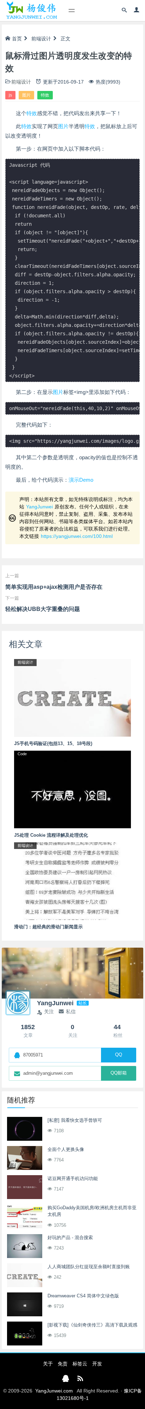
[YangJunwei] (31, 10)
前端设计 (41, 38)
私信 (71, 1011)
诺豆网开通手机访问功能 (73, 1178)
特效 (45, 95)
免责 (63, 1364)
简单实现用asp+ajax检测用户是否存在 (53, 587)
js (10, 95)
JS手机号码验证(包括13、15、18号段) (53, 743)
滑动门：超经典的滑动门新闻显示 (48, 926)
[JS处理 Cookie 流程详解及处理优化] (72, 789)
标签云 (79, 1364)
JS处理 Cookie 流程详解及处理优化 (51, 835)
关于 (48, 1364)
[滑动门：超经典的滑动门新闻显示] (72, 880)
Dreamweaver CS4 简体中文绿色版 (83, 1295)
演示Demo (81, 480)
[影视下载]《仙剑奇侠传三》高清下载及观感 (92, 1325)
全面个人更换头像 (66, 1149)
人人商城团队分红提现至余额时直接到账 (89, 1266)
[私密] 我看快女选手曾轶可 (75, 1120)
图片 (26, 95)
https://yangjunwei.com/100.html (77, 536)
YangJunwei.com (54, 1391)
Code (22, 754)
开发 (97, 1364)
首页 (17, 38)
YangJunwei (39, 506)
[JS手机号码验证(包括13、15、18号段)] (72, 697)
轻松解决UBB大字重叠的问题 (42, 609)
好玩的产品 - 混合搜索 (70, 1237)
